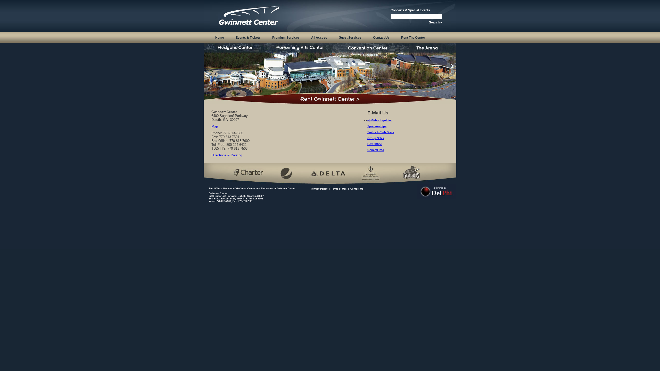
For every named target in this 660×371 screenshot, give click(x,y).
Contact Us (381, 37)
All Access (319, 37)
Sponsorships (376, 126)
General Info (375, 149)
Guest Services (350, 37)
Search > (435, 22)
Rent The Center (413, 37)
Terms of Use (338, 189)
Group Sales (375, 138)
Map (214, 126)
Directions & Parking (226, 155)
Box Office (374, 144)
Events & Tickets (248, 37)
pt (370, 120)
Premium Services (286, 37)
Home (219, 37)
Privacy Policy (319, 189)
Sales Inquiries (382, 120)
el (368, 120)
